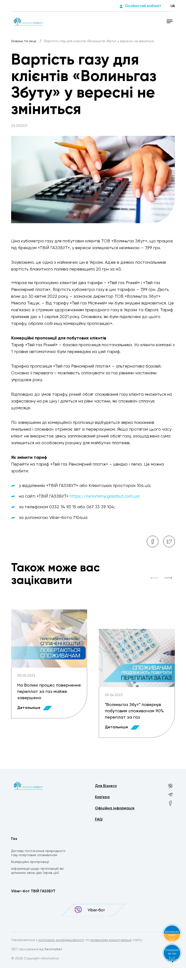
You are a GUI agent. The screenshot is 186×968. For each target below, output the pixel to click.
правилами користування (111, 940)
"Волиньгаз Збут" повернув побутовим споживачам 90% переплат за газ (134, 711)
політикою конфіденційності (61, 940)
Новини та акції (24, 41)
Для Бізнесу (106, 786)
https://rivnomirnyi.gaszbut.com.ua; (105, 496)
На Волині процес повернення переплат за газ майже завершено (49, 691)
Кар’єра (102, 797)
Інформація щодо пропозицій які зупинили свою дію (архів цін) (37, 871)
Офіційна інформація (114, 808)
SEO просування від (36, 949)
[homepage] (28, 21)
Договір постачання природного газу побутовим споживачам (38, 853)
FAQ (98, 819)
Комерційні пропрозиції (30, 862)
